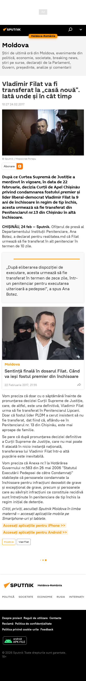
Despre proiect (12, 618)
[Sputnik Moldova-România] (12, 31)
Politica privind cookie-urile (20, 629)
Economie (44, 596)
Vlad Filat (24, 541)
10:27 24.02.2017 (13, 104)
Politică (8, 596)
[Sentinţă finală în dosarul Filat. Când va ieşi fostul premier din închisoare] (43, 333)
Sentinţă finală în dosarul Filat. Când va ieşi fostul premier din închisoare (42, 373)
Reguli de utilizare (36, 618)
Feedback (46, 629)
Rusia (61, 596)
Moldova (12, 364)
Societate (26, 596)
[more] (79, 384)
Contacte (55, 618)
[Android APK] (15, 641)
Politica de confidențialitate (33, 623)
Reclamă (7, 623)
